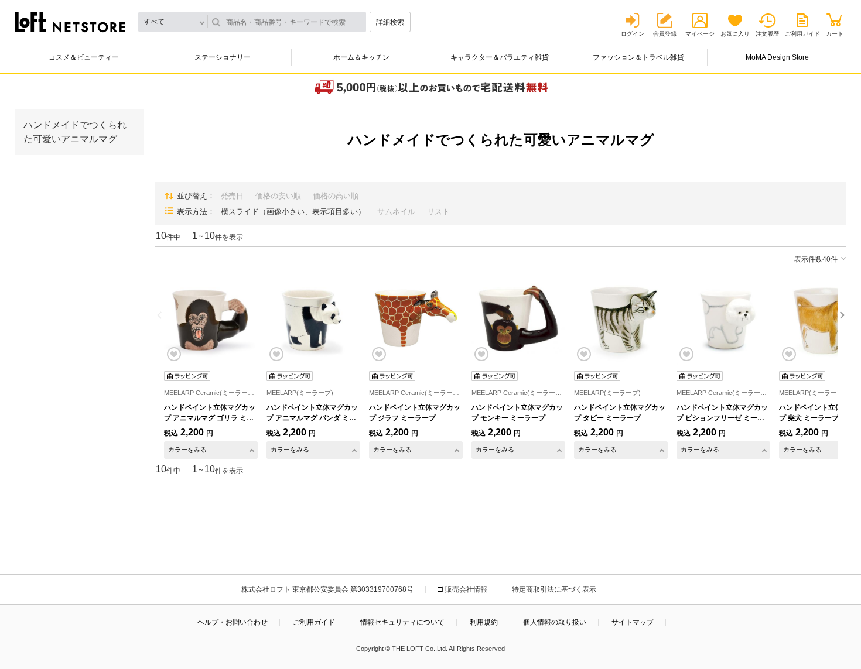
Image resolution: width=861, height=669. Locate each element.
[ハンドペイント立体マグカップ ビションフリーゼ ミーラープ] (723, 318)
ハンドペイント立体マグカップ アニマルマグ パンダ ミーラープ (312, 418)
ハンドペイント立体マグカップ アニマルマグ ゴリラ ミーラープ (209, 418)
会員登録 (664, 33)
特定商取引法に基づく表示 (554, 589)
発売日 (232, 196)
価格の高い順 (335, 196)
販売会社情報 (466, 589)
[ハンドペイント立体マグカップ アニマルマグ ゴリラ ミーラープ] (211, 318)
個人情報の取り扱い (554, 622)
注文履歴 (767, 33)
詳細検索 (390, 22)
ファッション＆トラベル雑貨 (638, 57)
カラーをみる (187, 449)
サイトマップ (632, 622)
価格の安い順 (278, 196)
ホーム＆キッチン (361, 57)
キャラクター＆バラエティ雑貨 (499, 57)
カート (834, 33)
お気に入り (735, 33)
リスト (438, 211)
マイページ (700, 33)
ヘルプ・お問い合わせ (232, 622)
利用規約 (484, 622)
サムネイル (396, 211)
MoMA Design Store (777, 57)
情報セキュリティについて (402, 622)
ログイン (632, 33)
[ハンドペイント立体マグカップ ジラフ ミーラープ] (416, 318)
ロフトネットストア (70, 22)
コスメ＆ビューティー (84, 57)
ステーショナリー (222, 57)
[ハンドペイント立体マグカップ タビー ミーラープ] (621, 318)
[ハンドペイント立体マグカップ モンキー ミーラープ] (518, 318)
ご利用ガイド (802, 33)
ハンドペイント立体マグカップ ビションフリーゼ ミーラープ (722, 418)
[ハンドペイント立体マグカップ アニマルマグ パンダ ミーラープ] (313, 318)
